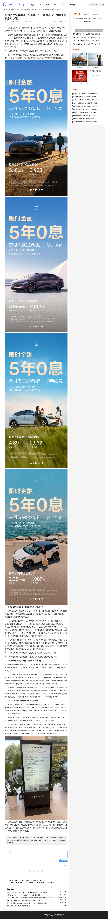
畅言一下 (63, 861)
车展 (62, 5)
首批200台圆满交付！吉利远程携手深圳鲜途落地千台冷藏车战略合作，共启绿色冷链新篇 (33, 897)
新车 (55, 5)
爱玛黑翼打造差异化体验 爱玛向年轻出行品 (85, 106)
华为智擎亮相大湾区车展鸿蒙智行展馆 (18, 906)
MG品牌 (80, 83)
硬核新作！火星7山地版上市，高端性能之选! (28, 880)
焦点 (18, 9)
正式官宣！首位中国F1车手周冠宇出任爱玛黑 (86, 112)
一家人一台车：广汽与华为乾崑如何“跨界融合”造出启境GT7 (25, 895)
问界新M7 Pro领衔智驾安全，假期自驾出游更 (86, 37)
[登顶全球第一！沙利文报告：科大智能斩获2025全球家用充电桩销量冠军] (95, 65)
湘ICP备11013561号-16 (56, 915)
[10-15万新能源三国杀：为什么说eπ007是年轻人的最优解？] (88, 21)
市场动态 (76, 50)
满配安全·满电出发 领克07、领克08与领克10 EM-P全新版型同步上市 (27, 903)
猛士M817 (79, 67)
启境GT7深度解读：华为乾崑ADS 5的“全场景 (86, 96)
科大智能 (95, 67)
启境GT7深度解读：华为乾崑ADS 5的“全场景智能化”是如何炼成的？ (27, 892)
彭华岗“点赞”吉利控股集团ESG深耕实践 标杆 (86, 121)
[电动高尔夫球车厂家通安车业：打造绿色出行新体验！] (95, 73)
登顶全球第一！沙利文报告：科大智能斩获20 (86, 109)
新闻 (39, 5)
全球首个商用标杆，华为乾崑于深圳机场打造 (86, 34)
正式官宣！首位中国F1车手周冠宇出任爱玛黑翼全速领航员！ (25, 900)
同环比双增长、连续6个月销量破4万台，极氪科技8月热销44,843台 (34, 882)
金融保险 (72, 5)
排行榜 (75, 89)
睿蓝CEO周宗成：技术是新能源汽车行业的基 (86, 44)
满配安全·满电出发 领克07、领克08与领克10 (85, 115)
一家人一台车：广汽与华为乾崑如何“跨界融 (85, 100)
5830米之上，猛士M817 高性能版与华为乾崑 (85, 93)
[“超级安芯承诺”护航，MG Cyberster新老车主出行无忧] (79, 82)
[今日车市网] (13, 6)
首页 (32, 5)
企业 (47, 5)
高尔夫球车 (96, 75)
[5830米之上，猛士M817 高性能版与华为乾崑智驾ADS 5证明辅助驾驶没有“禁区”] (79, 65)
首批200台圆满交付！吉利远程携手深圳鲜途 (85, 103)
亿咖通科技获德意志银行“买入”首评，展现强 (86, 40)
